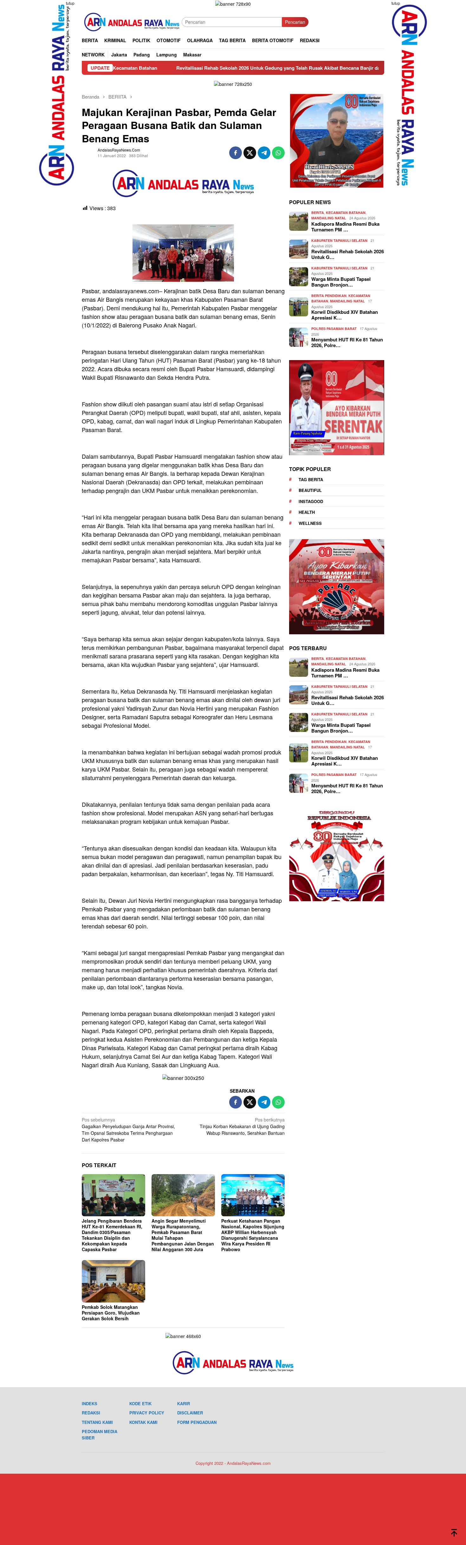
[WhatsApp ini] (278, 152)
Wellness (310, 523)
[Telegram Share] (264, 152)
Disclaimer (190, 1413)
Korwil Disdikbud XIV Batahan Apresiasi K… (344, 315)
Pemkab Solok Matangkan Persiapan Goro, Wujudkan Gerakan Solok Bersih (111, 1313)
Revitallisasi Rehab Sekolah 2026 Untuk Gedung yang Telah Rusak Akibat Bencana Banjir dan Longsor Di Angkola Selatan (245, 68)
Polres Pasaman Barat (334, 328)
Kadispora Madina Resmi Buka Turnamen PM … (345, 227)
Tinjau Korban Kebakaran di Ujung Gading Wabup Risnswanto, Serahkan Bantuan (242, 1126)
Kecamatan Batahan (346, 212)
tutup (70, 3)
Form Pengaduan (197, 1422)
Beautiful (310, 491)
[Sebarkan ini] (235, 152)
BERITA (317, 212)
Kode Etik (140, 1403)
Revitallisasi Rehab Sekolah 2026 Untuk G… (347, 254)
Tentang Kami (97, 1422)
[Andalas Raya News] (132, 21)
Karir (183, 1403)
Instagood (311, 501)
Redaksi (91, 1413)
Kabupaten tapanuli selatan (339, 240)
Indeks (89, 1403)
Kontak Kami (143, 1422)
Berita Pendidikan (328, 296)
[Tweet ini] (249, 152)
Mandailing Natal (328, 218)
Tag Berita (311, 479)
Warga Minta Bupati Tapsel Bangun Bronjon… (341, 282)
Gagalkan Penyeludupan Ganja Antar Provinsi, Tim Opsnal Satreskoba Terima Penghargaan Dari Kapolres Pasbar (128, 1129)
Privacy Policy (146, 1413)
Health (307, 512)
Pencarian (295, 22)
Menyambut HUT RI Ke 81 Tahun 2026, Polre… (347, 342)
